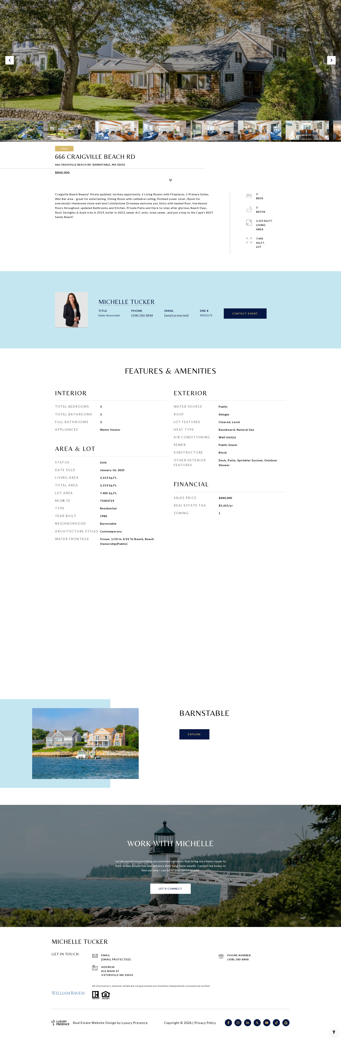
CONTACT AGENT (245, 313)
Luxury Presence (134, 1023)
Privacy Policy (205, 1023)
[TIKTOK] (276, 1022)
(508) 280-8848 (142, 315)
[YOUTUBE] (266, 1022)
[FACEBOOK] (228, 1022)
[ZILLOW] (285, 1022)
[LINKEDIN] (247, 1022)
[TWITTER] (257, 1022)
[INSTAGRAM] (238, 1022)
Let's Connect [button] (170, 888)
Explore (194, 734)
